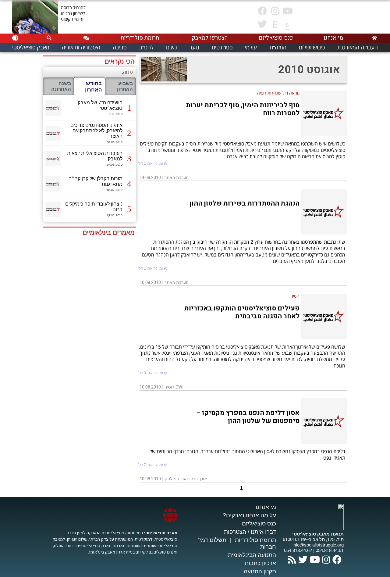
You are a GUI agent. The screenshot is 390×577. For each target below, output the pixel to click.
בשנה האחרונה (61, 86)
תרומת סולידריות (255, 540)
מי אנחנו (266, 507)
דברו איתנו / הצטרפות (250, 532)
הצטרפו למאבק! (209, 38)
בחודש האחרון (93, 86)
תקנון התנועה (260, 571)
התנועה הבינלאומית (252, 555)
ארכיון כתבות (260, 563)
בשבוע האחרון (125, 86)
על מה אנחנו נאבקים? (249, 515)
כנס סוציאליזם (259, 523)
